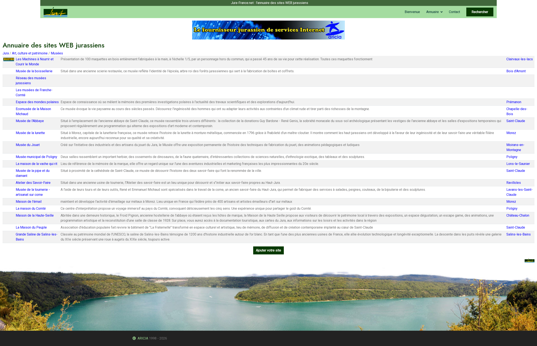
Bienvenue (412, 12)
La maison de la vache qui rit (36, 164)
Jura (6, 53)
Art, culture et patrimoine (30, 53)
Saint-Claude (515, 121)
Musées (57, 53)
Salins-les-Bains (518, 234)
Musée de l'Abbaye (30, 121)
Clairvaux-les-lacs (519, 59)
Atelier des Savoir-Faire (33, 183)
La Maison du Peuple (31, 227)
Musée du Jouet (28, 145)
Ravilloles (513, 183)
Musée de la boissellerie (34, 71)
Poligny (511, 157)
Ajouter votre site (268, 250)
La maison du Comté (31, 208)
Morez (511, 133)
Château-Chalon (517, 215)
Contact (454, 12)
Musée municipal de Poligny (36, 157)
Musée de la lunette (30, 133)
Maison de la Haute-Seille (35, 215)
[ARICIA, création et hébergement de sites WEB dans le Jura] (268, 30)
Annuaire (432, 12)
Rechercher (480, 12)
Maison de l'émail (29, 202)
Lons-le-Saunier (518, 164)
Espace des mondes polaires (37, 102)
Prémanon (513, 102)
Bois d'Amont (516, 71)
